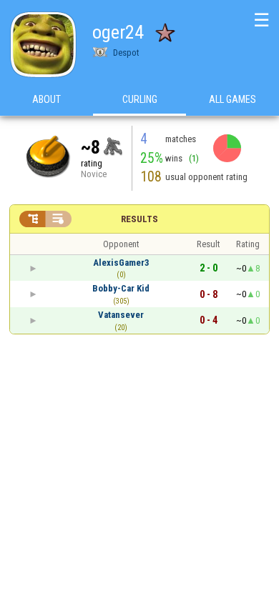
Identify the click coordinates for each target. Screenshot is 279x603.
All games (232, 99)
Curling (139, 99)
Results (139, 219)
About (46, 99)
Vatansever (121, 314)
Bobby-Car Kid (121, 288)
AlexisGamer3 (121, 262)
